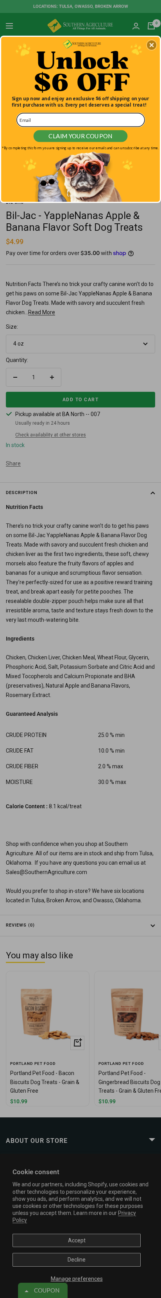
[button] (151, 45)
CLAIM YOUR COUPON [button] (80, 135)
